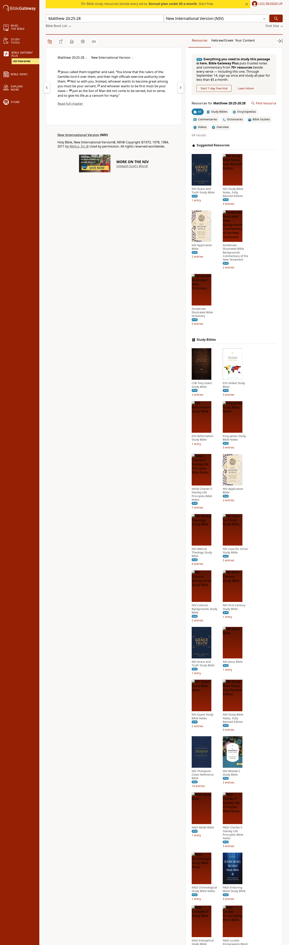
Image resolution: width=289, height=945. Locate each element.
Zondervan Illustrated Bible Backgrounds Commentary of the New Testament (235, 252)
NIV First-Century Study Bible (234, 607)
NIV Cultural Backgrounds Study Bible (204, 608)
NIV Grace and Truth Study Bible (203, 190)
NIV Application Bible (202, 247)
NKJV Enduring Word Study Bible (234, 889)
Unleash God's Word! (132, 166)
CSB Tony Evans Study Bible (202, 384)
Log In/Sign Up (270, 4)
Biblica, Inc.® (79, 146)
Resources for (219, 103)
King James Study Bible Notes (234, 437)
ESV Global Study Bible (234, 384)
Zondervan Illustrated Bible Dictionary (202, 312)
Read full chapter (70, 103)
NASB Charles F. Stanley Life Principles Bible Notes (202, 494)
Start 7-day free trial (214, 88)
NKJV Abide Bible (203, 827)
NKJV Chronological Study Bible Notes (204, 889)
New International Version (78, 135)
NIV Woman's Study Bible (231, 772)
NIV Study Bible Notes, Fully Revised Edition (233, 192)
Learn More (246, 88)
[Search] (276, 18)
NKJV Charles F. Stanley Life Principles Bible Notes (233, 833)
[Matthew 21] (181, 87)
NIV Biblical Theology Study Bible (202, 552)
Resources (199, 40)
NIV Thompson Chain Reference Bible (203, 774)
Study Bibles (206, 340)
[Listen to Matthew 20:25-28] (94, 41)
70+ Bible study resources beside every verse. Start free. (147, 4)
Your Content (245, 40)
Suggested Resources (213, 145)
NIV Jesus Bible (233, 662)
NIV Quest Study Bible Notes (202, 716)
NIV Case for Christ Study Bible (235, 550)
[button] (266, 4)
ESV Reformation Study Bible (203, 437)
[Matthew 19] (47, 87)
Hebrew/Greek (222, 40)
